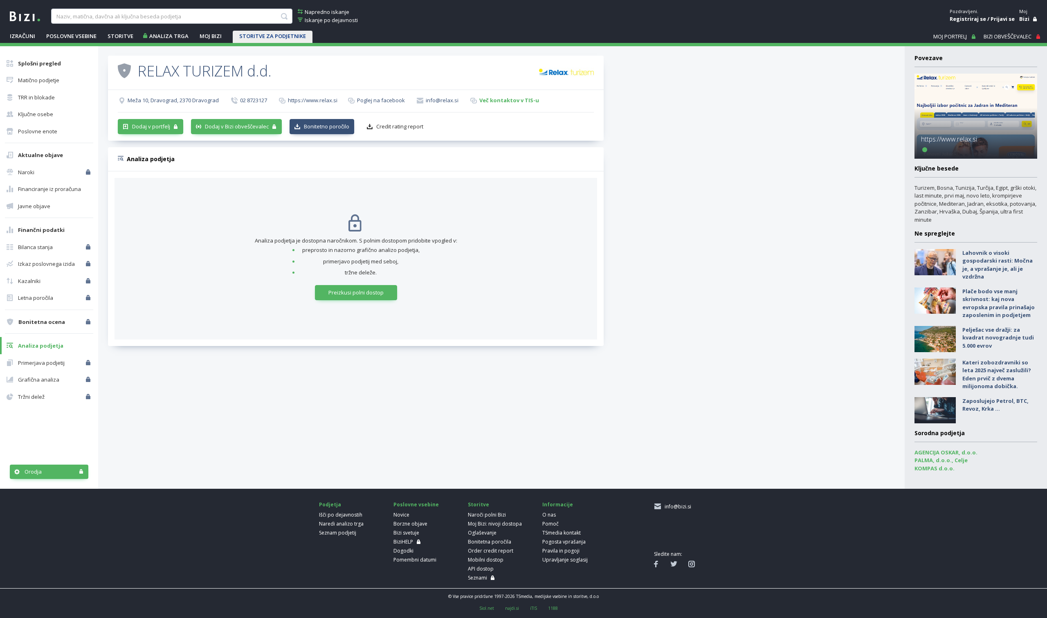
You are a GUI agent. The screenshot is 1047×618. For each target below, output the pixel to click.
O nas (549, 514)
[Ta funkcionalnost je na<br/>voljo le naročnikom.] (89, 172)
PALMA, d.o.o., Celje (941, 460)
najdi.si (512, 608)
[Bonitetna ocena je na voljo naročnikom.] (124, 70)
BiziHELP (403, 541)
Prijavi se (1003, 18)
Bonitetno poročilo (326, 126)
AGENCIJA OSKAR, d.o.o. (945, 452)
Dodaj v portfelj (151, 126)
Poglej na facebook (381, 100)
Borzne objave (410, 523)
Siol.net (486, 608)
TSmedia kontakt (561, 532)
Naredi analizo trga (341, 523)
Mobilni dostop (485, 559)
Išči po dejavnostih (340, 514)
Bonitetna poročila (489, 541)
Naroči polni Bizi (487, 514)
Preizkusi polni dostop (356, 292)
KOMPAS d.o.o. (934, 468)
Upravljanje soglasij (565, 559)
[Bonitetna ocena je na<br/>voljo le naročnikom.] (89, 321)
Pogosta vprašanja (564, 541)
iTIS (533, 608)
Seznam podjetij (337, 532)
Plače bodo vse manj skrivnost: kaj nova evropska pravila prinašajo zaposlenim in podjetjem (998, 303)
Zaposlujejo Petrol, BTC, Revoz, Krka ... (995, 405)
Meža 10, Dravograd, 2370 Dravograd (173, 100)
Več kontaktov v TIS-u (509, 100)
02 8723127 (253, 100)
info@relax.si (442, 100)
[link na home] (25, 15)
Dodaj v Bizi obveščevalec (237, 126)
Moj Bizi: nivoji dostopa (495, 523)
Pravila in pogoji (561, 550)
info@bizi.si (676, 506)
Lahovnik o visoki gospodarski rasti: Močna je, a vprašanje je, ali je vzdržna (997, 265)
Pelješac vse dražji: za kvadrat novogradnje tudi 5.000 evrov (998, 337)
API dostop (481, 568)
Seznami (477, 577)
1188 (553, 608)
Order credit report (490, 550)
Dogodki (403, 550)
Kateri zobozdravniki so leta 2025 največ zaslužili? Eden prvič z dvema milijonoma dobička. (996, 374)
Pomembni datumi (414, 559)
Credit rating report (399, 126)
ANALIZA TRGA (169, 36)
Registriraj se (968, 18)
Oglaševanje (482, 532)
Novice (401, 514)
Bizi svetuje (406, 532)
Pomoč (550, 523)
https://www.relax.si (312, 100)
